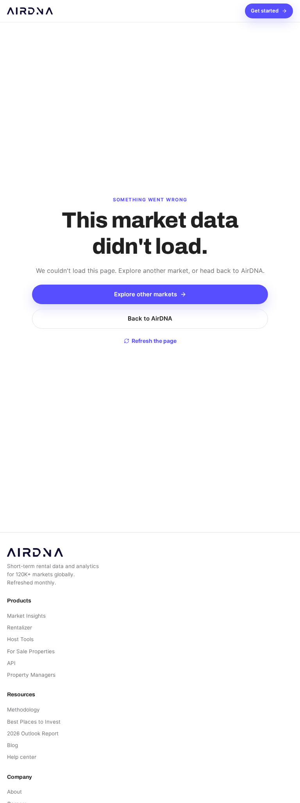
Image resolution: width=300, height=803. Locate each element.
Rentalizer (19, 627)
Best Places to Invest (34, 722)
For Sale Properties (31, 651)
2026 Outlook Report (33, 733)
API (11, 663)
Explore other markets (145, 294)
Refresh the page (154, 340)
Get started (265, 10)
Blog (12, 745)
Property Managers (31, 675)
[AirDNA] (30, 10)
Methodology (23, 709)
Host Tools (20, 639)
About (14, 792)
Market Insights (26, 616)
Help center (21, 757)
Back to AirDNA (150, 318)
